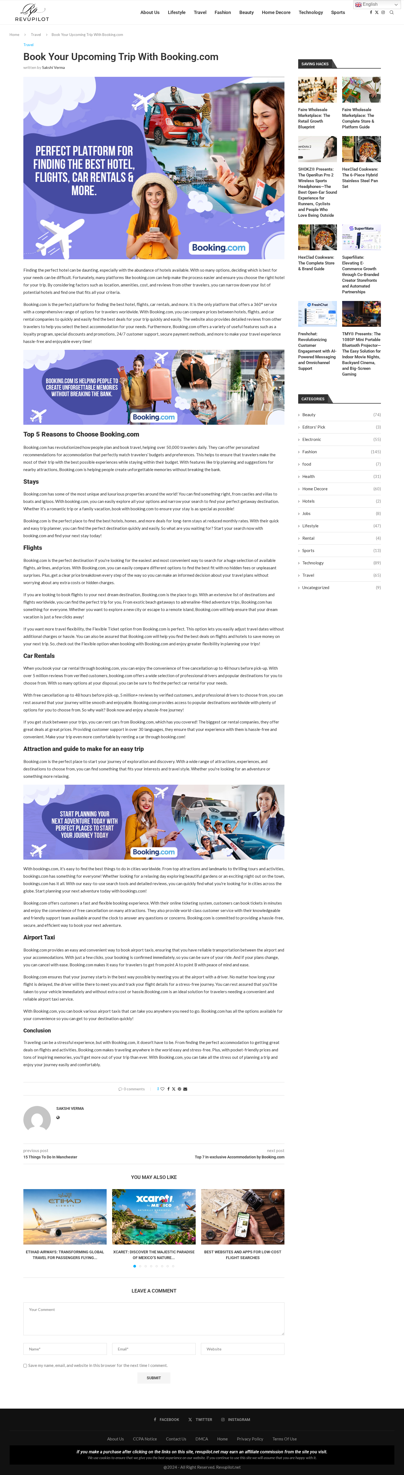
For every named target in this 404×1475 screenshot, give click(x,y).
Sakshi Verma (53, 67)
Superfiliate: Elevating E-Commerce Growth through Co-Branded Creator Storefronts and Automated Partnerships (360, 274)
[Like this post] (162, 1088)
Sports (338, 12)
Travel (200, 12)
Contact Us (176, 1438)
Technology (311, 12)
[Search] (391, 12)
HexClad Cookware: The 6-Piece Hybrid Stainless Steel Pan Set (360, 178)
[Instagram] (383, 12)
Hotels (341, 501)
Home (14, 34)
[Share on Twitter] (174, 1088)
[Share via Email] (185, 1088)
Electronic (341, 439)
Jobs (341, 513)
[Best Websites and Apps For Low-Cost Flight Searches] (242, 1217)
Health (341, 476)
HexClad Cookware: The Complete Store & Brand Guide (316, 263)
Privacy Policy (250, 1438)
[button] (30, 1228)
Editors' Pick (341, 426)
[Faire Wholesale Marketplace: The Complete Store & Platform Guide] (361, 90)
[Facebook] (371, 12)
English (370, 4)
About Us (150, 12)
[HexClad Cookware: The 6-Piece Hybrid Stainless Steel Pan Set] (361, 149)
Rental (341, 538)
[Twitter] (377, 12)
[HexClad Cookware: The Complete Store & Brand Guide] (317, 237)
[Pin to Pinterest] (179, 1088)
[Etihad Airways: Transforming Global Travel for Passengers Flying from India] (65, 1217)
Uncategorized (341, 587)
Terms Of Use (284, 1438)
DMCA (201, 1438)
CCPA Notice (145, 1438)
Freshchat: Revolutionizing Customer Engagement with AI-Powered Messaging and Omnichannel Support (317, 351)
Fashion (223, 12)
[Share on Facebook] (168, 1088)
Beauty (246, 12)
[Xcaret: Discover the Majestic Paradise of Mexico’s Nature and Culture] (153, 1217)
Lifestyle (177, 12)
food (341, 463)
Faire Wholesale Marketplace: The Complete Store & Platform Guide (358, 118)
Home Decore (276, 12)
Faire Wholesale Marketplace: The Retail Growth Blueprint (314, 118)
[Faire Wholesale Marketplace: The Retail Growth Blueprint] (317, 90)
